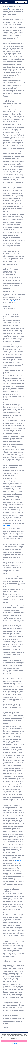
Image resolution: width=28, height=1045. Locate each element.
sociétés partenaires (9, 8)
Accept (13, 1041)
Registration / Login (21, 2)
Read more (14, 1043)
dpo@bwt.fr (12, 300)
